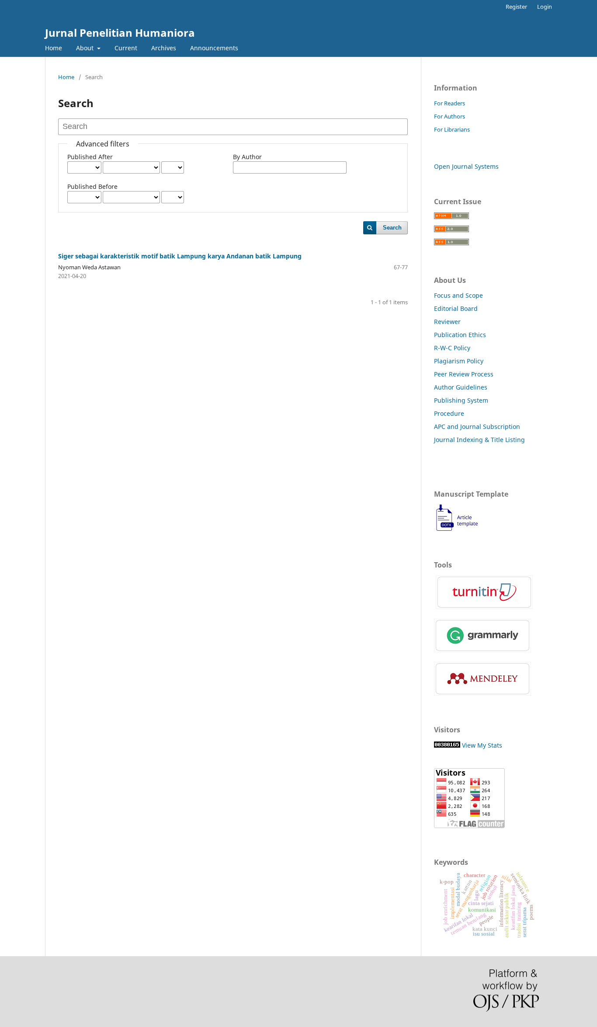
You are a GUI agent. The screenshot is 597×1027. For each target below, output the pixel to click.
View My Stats (482, 745)
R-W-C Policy (452, 348)
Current (126, 48)
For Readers (449, 103)
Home (53, 48)
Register (516, 6)
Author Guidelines (460, 387)
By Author (247, 157)
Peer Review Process (463, 374)
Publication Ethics (460, 335)
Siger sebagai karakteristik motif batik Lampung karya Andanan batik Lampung (180, 256)
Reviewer (447, 321)
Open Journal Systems (466, 166)
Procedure (449, 413)
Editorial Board (456, 308)
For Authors (449, 116)
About (85, 48)
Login (544, 6)
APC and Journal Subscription (477, 426)
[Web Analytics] (447, 745)
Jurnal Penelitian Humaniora (120, 32)
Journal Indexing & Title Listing (479, 439)
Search (392, 227)
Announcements (214, 48)
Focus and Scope (458, 295)
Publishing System (461, 400)
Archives (163, 48)
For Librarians (452, 129)
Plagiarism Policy (458, 361)
